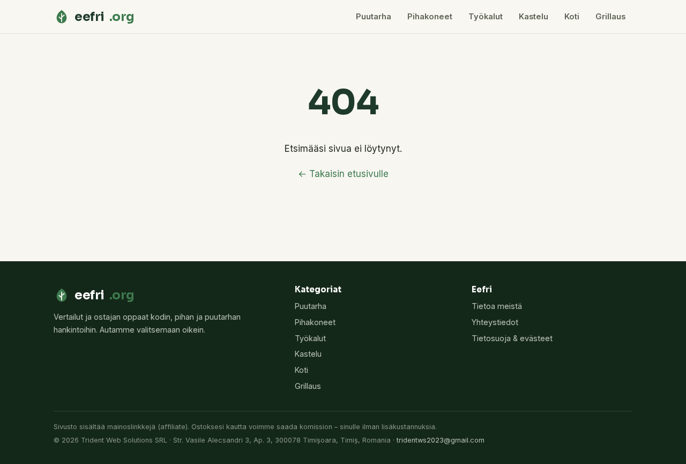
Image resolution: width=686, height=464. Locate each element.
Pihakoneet (429, 16)
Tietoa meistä (497, 306)
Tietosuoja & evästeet (512, 338)
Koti (571, 16)
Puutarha (373, 16)
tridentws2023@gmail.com (440, 440)
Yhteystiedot (495, 322)
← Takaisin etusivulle (343, 173)
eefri (104, 17)
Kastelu (533, 16)
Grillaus (610, 16)
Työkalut (485, 16)
